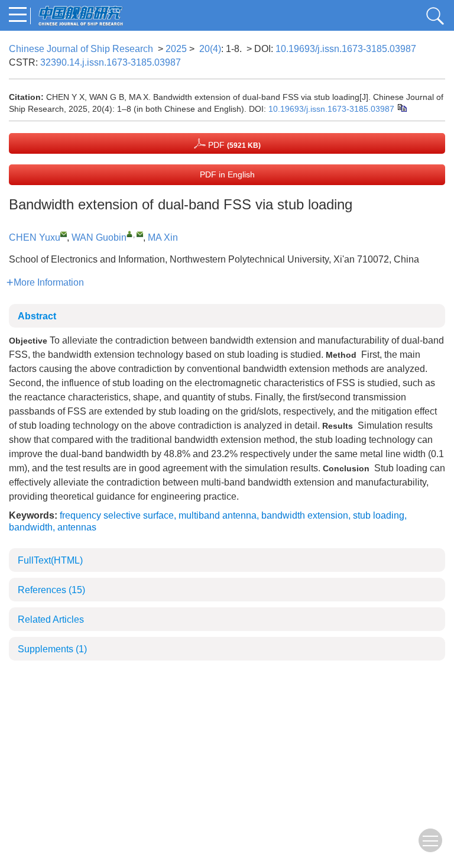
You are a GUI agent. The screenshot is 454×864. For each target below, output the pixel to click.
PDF (233, 145)
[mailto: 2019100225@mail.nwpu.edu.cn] (63, 234)
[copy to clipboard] (401, 107)
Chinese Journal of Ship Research (81, 49)
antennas (76, 527)
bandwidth (31, 527)
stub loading (378, 515)
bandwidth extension (304, 515)
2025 (176, 49)
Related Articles (51, 619)
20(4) (210, 49)
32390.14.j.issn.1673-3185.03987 (110, 62)
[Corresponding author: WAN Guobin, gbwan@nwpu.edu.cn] (130, 234)
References (51, 590)
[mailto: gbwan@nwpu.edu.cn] (140, 234)
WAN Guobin (99, 237)
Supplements (52, 649)
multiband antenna (218, 515)
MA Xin (163, 237)
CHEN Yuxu (34, 237)
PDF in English (227, 174)
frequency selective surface (117, 515)
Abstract (37, 316)
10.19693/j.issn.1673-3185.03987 (345, 49)
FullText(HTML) (50, 560)
